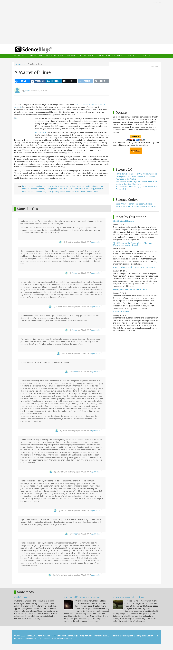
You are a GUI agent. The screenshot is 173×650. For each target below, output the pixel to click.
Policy (91, 56)
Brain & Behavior (114, 56)
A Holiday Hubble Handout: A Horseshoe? (82, 597)
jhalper (27, 90)
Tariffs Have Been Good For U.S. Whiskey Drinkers (136, 174)
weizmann (20, 64)
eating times (52, 189)
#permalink (95, 242)
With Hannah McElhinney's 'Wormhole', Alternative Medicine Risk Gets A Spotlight (136, 182)
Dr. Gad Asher (41, 132)
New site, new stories (122, 312)
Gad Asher (63, 189)
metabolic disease (29, 189)
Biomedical (70, 186)
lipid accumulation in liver (79, 189)
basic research (28, 186)
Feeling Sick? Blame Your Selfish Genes (130, 289)
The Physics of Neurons (123, 221)
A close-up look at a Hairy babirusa (128, 597)
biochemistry (41, 186)
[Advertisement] (86, 22)
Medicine (100, 56)
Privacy (54, 636)
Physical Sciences (36, 56)
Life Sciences (20, 56)
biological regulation (56, 186)
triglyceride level (97, 189)
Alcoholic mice (20, 597)
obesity (42, 189)
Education (82, 56)
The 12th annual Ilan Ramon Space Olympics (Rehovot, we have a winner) (132, 244)
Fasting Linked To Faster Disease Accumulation (135, 176)
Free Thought (143, 56)
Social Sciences (67, 56)
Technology (129, 56)
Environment (52, 56)
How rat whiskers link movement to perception (134, 267)
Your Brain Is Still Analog (126, 179)
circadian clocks (83, 186)
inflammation (97, 186)
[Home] (38, 49)
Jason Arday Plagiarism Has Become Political (134, 204)
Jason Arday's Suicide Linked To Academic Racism (136, 206)
